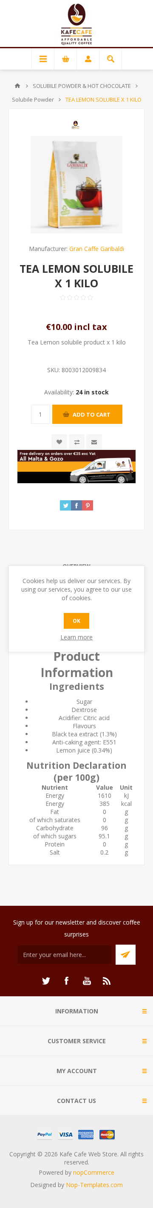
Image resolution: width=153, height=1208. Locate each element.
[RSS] (107, 981)
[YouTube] (87, 981)
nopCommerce (93, 1172)
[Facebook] (66, 981)
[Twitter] (46, 981)
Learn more (76, 637)
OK (76, 620)
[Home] (17, 86)
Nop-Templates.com (94, 1185)
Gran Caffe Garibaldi (96, 249)
